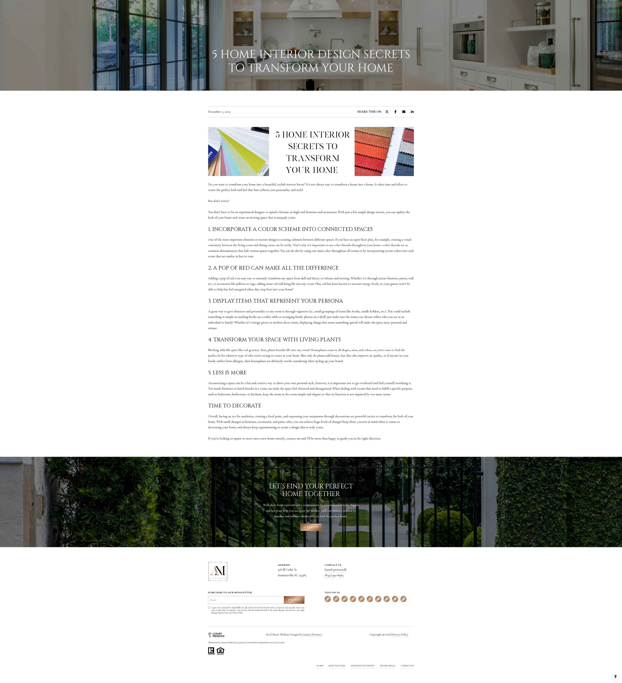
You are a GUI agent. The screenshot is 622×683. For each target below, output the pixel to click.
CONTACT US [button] (311, 527)
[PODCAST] (387, 599)
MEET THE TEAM (337, 665)
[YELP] (361, 599)
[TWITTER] (370, 599)
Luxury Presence (312, 634)
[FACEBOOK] (328, 599)
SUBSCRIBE (294, 599)
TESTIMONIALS (387, 665)
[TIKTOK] (353, 599)
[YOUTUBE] (378, 599)
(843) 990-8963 (334, 575)
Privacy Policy (238, 613)
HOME (320, 665)
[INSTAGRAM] (336, 599)
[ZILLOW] (403, 599)
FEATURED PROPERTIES (362, 665)
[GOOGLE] (395, 599)
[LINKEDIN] (344, 599)
